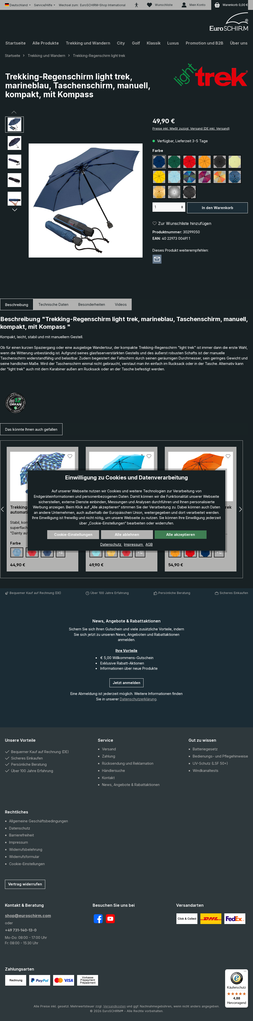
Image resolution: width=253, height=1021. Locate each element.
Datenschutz (111, 544)
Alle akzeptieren (180, 534)
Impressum (134, 544)
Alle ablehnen (127, 534)
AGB (149, 544)
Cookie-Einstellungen (73, 534)
